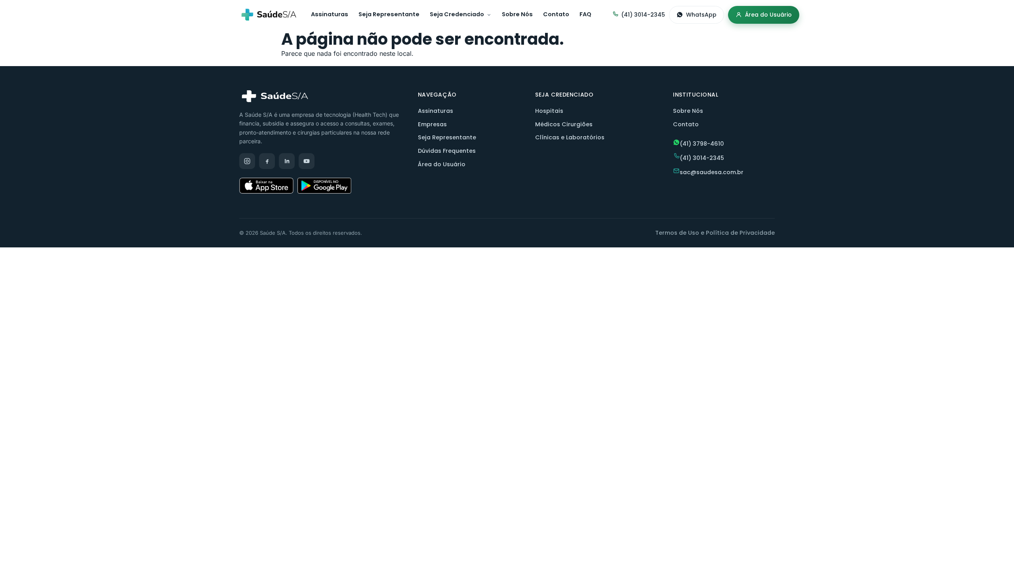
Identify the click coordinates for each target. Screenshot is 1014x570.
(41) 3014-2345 (643, 15)
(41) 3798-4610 (702, 144)
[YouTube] (306, 161)
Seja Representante (388, 14)
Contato (556, 14)
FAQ (585, 14)
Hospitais (549, 111)
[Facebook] (267, 161)
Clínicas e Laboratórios (569, 137)
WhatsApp (701, 15)
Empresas (432, 124)
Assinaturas (329, 14)
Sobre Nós (517, 14)
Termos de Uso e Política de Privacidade (715, 233)
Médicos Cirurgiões (564, 124)
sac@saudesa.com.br (711, 172)
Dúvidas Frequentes (447, 151)
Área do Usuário (768, 15)
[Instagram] (247, 161)
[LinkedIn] (287, 161)
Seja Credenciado (457, 14)
